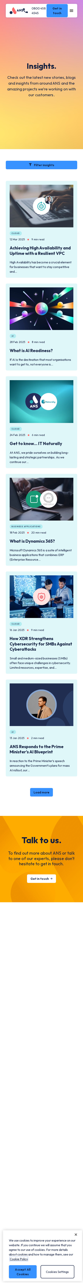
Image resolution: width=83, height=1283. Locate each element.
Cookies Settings (57, 1272)
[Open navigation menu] (71, 10)
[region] (42, 1255)
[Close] (76, 1234)
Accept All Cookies (22, 1272)
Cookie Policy (19, 1259)
